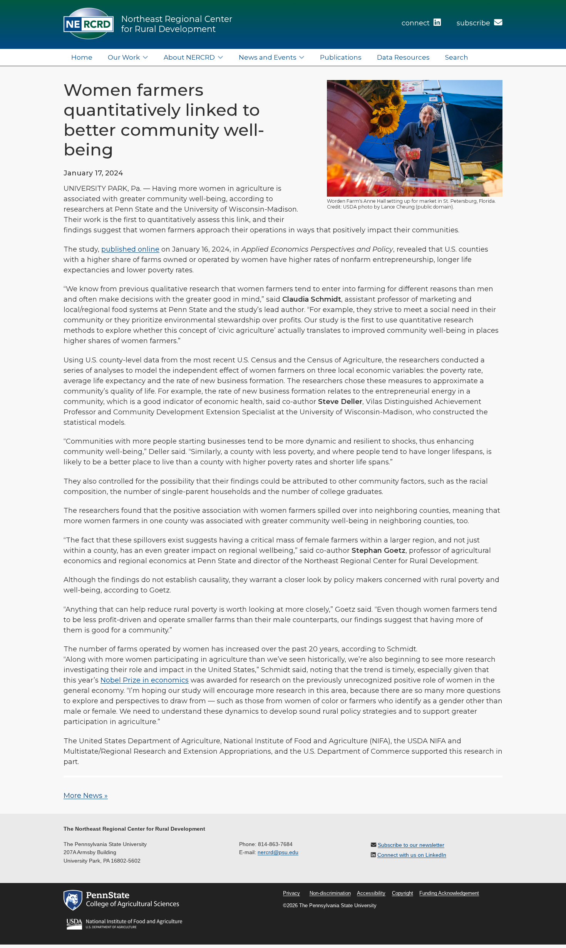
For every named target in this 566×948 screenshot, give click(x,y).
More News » (86, 795)
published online (130, 249)
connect (417, 23)
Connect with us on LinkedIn (411, 855)
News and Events (267, 57)
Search (456, 57)
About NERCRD (189, 57)
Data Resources (403, 57)
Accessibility (371, 893)
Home (81, 57)
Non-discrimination (330, 893)
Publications (341, 57)
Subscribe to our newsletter (411, 845)
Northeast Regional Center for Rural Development (176, 24)
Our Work (124, 57)
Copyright (402, 893)
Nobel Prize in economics (144, 680)
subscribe (474, 23)
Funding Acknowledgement (449, 893)
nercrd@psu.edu (278, 852)
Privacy (291, 893)
